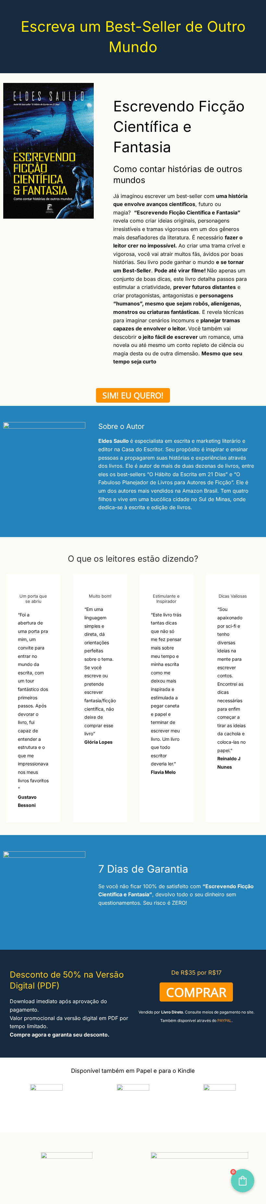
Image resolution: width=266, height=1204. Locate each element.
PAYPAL (224, 1020)
